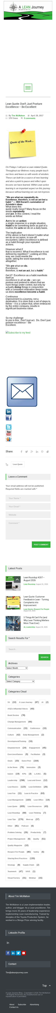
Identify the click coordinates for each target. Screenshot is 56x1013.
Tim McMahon (18, 115)
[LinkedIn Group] (28, 412)
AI (24, 627)
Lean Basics (13, 787)
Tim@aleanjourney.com (17, 972)
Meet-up (29, 819)
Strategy (11, 865)
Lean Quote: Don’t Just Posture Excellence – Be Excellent (24, 105)
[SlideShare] (28, 439)
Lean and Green (34, 780)
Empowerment (14, 748)
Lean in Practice (31, 793)
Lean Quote (18, 464)
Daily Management (31, 735)
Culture (11, 735)
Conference (35, 728)
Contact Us (13, 1007)
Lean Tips (12, 819)
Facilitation (35, 754)
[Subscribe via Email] (28, 392)
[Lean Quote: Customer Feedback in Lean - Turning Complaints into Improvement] (13, 602)
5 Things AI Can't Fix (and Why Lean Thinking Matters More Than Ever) (36, 620)
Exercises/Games (15, 754)
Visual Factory (14, 878)
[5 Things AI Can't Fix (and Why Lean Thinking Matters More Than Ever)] (13, 623)
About (11, 1005)
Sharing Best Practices (17, 858)
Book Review (13, 715)
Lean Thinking (35, 813)
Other (10, 826)
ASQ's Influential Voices (18, 709)
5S (9, 702)
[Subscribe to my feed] (28, 353)
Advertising (34, 1005)
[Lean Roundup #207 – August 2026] (13, 583)
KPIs (24, 774)
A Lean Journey (25, 702)
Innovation (31, 767)
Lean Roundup (29, 584)
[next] (17, 627)
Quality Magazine (15, 845)
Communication (14, 728)
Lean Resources (35, 806)
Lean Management (15, 800)
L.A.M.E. (37, 774)
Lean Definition (35, 787)
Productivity (36, 832)
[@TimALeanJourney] (28, 427)
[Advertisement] (28, 54)
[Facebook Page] (28, 418)
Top (44, 985)
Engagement (34, 748)
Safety (36, 852)
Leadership (30, 627)
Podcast (25, 826)
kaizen (10, 774)
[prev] (17, 579)
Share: (9, 451)
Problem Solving (15, 832)
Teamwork (12, 871)
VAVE (28, 871)
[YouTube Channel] (28, 433)
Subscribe (22, 1005)
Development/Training (17, 741)
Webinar (32, 878)
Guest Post (26, 761)
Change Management (17, 722)
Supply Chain (28, 865)
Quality (36, 839)
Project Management (16, 839)
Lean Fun (11, 793)
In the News (12, 767)
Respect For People (41, 609)
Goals (10, 761)
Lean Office (38, 800)
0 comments (29, 118)
